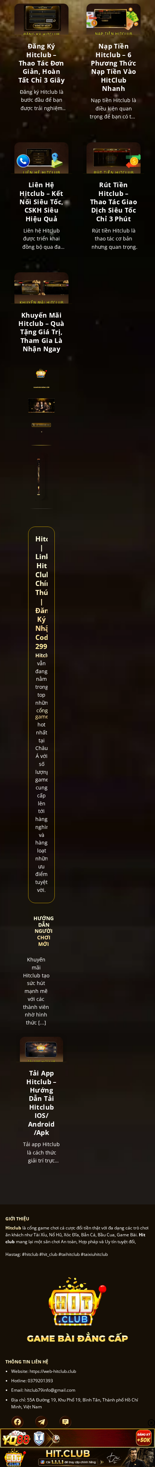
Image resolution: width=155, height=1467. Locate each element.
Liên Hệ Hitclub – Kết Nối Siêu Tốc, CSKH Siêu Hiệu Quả (41, 202)
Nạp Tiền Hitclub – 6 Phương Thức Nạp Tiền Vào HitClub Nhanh (113, 67)
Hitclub (44, 655)
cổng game (42, 713)
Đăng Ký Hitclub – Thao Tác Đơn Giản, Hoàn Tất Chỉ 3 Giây (41, 63)
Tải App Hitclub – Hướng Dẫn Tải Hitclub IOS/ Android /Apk (41, 1103)
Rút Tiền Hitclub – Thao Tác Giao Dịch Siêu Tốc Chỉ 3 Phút (113, 202)
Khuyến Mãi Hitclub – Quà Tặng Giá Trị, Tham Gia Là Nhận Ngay (41, 332)
